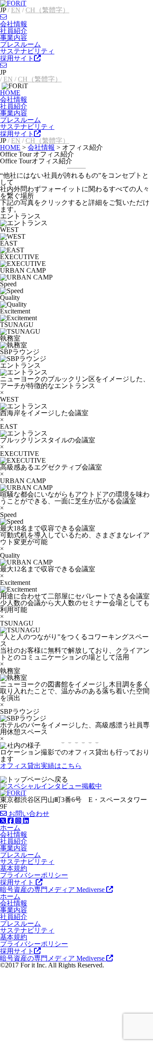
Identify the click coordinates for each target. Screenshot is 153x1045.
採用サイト (17, 58)
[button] (143, 745)
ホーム (10, 827)
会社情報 (13, 24)
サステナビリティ (27, 51)
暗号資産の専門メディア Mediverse (53, 889)
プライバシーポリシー (34, 875)
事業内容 (13, 37)
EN (15, 10)
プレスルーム (20, 44)
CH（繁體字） (47, 10)
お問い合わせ (28, 813)
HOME (10, 92)
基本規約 (13, 868)
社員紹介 (13, 30)
